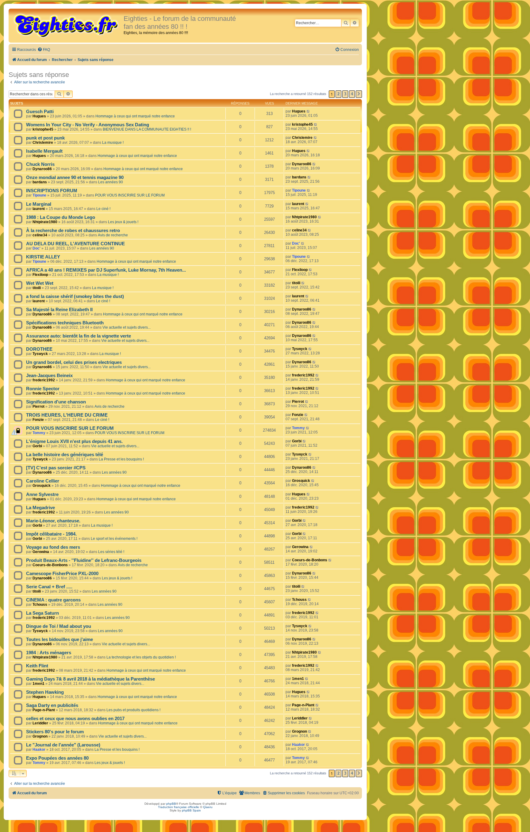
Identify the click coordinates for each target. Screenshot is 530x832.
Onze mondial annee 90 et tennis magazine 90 (75, 177)
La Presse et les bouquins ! (121, 459)
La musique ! (113, 142)
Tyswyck (40, 354)
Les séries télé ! (111, 552)
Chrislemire (43, 142)
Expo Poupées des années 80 (57, 758)
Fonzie (38, 420)
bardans (40, 182)
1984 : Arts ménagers (48, 652)
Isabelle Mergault (44, 151)
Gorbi (37, 446)
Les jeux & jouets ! (123, 222)
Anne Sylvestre (42, 494)
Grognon (40, 736)
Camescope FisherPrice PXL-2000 (62, 573)
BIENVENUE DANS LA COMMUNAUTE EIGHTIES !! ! (147, 129)
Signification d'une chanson (56, 401)
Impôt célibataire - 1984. (51, 534)
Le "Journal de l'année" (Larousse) (63, 744)
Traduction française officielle (178, 807)
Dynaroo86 (42, 169)
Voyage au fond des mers (53, 547)
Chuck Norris (40, 164)
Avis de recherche (113, 235)
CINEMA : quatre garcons (53, 599)
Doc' (36, 248)
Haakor (39, 749)
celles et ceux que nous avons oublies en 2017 (75, 718)
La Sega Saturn (42, 613)
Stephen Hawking (45, 692)
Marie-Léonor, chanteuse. (53, 520)
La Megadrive (40, 507)
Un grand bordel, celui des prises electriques (74, 362)
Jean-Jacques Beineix (49, 375)
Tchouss (40, 604)
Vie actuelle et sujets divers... (126, 327)
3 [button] (345, 94)
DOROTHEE (39, 349)
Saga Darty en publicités (52, 705)
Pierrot (38, 406)
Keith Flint (37, 665)
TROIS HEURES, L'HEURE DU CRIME (67, 415)
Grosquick (42, 485)
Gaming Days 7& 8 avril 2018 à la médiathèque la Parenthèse (90, 679)
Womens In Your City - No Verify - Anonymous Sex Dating (87, 124)
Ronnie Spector (43, 388)
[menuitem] (43, 50)
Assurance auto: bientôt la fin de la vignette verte (78, 336)
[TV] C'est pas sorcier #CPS (56, 467)
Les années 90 (110, 182)
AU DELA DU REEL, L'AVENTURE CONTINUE (75, 243)
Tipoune (39, 195)
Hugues (39, 116)
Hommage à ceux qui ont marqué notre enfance (135, 116)
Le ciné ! (103, 209)
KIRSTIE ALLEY (43, 256)
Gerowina (41, 552)
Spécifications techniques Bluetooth (65, 322)
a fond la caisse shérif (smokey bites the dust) (75, 296)
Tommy (39, 433)
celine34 (40, 235)
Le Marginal (38, 204)
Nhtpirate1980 (45, 222)
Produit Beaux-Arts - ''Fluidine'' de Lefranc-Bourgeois (83, 560)
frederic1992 (44, 380)
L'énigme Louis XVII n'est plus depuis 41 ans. (74, 441)
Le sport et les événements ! (114, 538)
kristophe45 (43, 129)
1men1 (38, 683)
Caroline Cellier (42, 481)
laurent (39, 209)
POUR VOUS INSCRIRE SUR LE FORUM (130, 195)
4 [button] (352, 94)
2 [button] (338, 94)
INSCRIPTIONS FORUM (51, 190)
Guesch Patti (40, 111)
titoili (37, 288)
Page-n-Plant (44, 710)
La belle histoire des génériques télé (64, 454)
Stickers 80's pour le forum (55, 731)
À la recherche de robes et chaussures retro (73, 230)
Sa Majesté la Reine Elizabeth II (59, 309)
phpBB (171, 803)
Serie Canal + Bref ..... (49, 586)
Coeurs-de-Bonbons (50, 565)
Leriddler (40, 723)
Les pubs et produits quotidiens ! (133, 710)
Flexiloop (40, 275)
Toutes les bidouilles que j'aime (59, 639)
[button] (359, 94)
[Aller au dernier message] (308, 111)
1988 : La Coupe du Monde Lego (60, 217)
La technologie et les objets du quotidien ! (141, 657)
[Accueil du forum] (67, 25)
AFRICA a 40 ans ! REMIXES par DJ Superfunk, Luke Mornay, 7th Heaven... (106, 270)
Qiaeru (208, 807)
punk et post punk (45, 137)
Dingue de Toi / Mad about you (58, 626)
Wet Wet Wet (39, 283)
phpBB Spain (191, 810)
